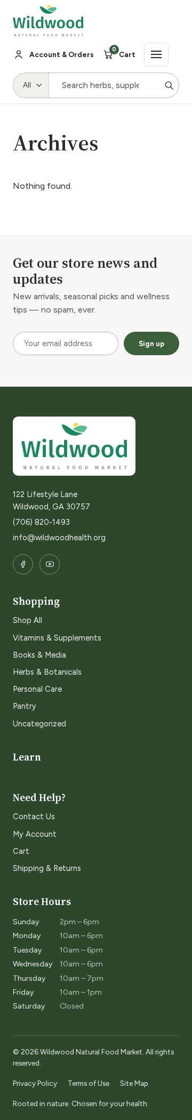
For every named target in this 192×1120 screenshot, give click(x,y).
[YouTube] (49, 564)
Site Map (134, 1083)
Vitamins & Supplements (57, 638)
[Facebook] (23, 564)
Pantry (24, 706)
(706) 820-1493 (41, 522)
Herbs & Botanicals (47, 672)
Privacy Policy (35, 1083)
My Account (35, 834)
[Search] (169, 85)
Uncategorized (39, 724)
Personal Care (37, 689)
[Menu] (156, 54)
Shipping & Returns (47, 868)
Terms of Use (88, 1083)
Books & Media (39, 655)
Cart (21, 851)
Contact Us (34, 816)
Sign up (151, 343)
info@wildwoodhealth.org (59, 537)
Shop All (27, 620)
